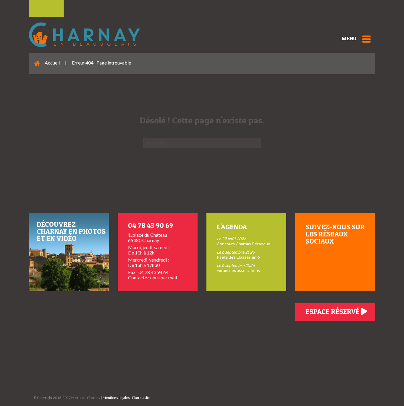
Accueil (52, 62)
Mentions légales (116, 397)
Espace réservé (333, 311)
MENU (349, 38)
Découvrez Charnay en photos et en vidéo (71, 231)
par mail (168, 277)
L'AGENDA (232, 227)
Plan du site (141, 397)
